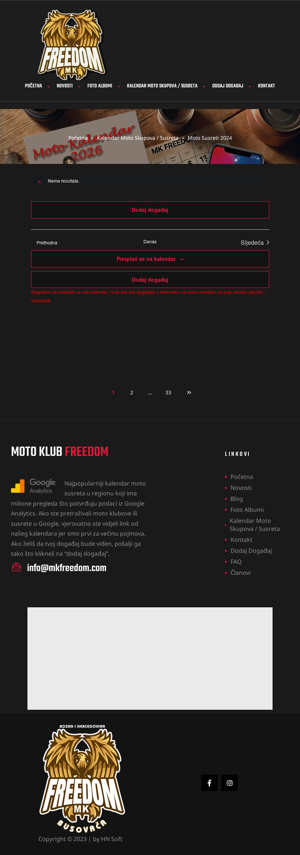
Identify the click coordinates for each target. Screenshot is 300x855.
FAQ (236, 562)
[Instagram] (229, 783)
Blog (236, 499)
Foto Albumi (99, 86)
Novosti (65, 86)
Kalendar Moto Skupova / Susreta (162, 86)
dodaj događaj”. (88, 554)
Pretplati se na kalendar (146, 258)
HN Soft (112, 839)
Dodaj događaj (227, 86)
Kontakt (266, 86)
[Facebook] (209, 783)
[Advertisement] (150, 658)
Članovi (240, 573)
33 (170, 390)
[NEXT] (186, 392)
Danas (150, 241)
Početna (33, 86)
